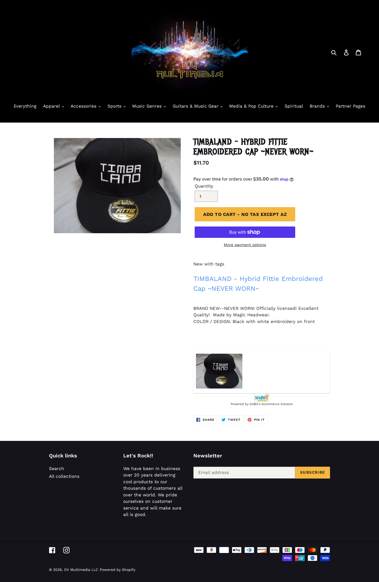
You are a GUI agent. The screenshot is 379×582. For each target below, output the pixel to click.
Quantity (204, 186)
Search (56, 468)
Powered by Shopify (117, 570)
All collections (64, 476)
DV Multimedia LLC (81, 570)
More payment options (245, 244)
